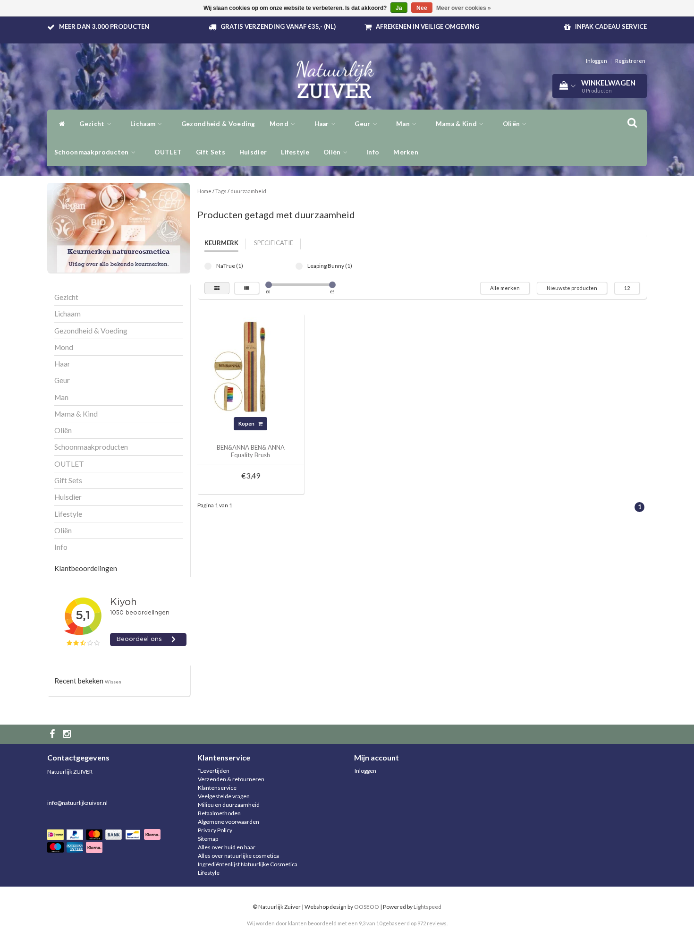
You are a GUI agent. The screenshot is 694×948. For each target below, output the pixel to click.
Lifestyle (295, 152)
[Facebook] (53, 734)
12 (627, 288)
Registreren (630, 61)
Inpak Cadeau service (611, 26)
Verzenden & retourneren (231, 779)
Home (204, 191)
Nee (421, 8)
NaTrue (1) (208, 266)
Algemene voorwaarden (228, 821)
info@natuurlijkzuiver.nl (77, 802)
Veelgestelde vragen (224, 796)
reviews (437, 923)
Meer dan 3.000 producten (104, 26)
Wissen (113, 681)
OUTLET (168, 152)
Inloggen (596, 61)
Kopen (246, 423)
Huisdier (253, 152)
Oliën (332, 152)
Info (372, 152)
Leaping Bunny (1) (299, 266)
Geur (363, 124)
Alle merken (505, 288)
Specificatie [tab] (273, 243)
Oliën (512, 124)
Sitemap (208, 838)
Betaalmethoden (219, 813)
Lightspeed (427, 906)
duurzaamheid (248, 191)
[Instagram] (68, 734)
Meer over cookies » (463, 8)
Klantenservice (217, 787)
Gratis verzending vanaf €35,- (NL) (278, 26)
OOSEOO (366, 906)
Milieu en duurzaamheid (229, 804)
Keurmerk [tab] (221, 243)
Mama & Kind (457, 124)
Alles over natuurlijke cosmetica (238, 855)
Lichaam (143, 124)
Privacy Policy (215, 830)
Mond (280, 124)
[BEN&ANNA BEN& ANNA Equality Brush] (251, 366)
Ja (399, 8)
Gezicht (92, 124)
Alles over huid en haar (226, 847)
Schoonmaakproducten (92, 152)
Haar (322, 124)
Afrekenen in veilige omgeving (427, 26)
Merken (405, 152)
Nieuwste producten (572, 288)
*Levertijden (213, 770)
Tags (221, 191)
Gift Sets (210, 152)
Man (403, 124)
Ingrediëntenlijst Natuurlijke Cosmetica (247, 864)
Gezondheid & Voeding (218, 124)
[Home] (59, 124)
